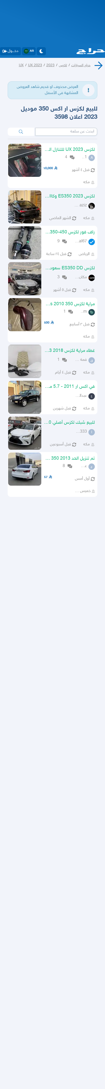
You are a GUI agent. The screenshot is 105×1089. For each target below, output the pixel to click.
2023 (50, 65)
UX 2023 (35, 65)
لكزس (63, 65)
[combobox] (66, 132)
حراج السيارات (80, 65)
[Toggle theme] (41, 51)
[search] (21, 132)
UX (21, 65)
